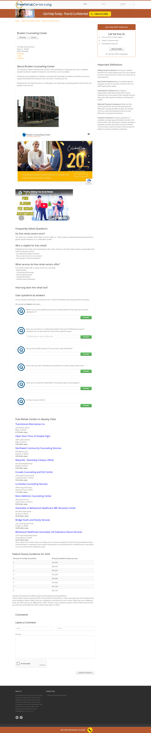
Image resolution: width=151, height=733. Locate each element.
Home (17, 21)
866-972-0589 (116, 49)
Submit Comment (85, 672)
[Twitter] (17, 717)
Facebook (20, 54)
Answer (86, 317)
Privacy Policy (29, 711)
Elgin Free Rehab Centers (51, 21)
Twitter (19, 56)
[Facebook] (21, 717)
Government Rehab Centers (57, 695)
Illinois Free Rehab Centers (31, 21)
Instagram (20, 58)
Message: (18, 634)
